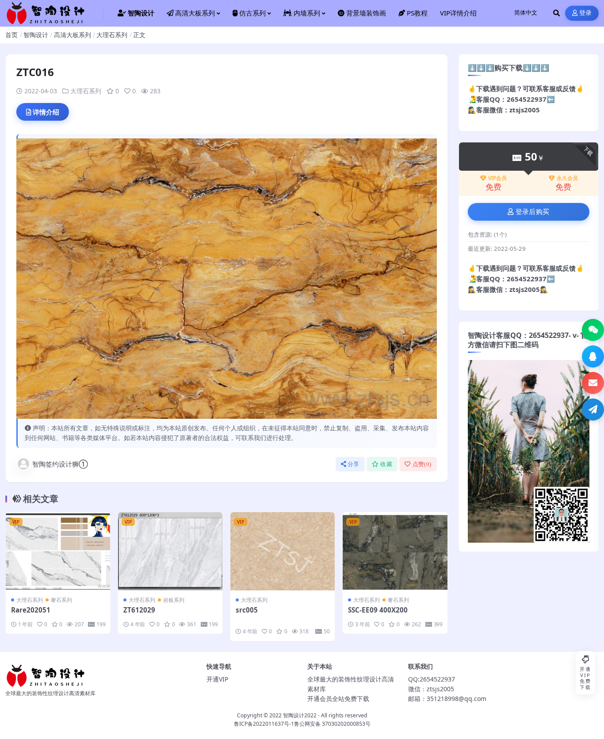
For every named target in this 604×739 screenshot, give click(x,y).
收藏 (386, 464)
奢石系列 (61, 600)
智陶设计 (35, 35)
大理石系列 (111, 35)
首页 (11, 35)
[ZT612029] (170, 551)
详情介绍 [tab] (46, 111)
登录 (585, 13)
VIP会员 (497, 178)
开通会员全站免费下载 (338, 698)
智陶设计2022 (300, 715)
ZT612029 (139, 609)
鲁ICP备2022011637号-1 (264, 724)
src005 (247, 609)
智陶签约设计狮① (60, 463)
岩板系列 (173, 600)
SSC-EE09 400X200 (378, 609)
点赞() (422, 464)
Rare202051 (30, 609)
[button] (593, 330)
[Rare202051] (58, 551)
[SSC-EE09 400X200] (395, 551)
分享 (353, 464)
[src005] (282, 551)
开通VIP (217, 679)
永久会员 (567, 178)
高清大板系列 (72, 35)
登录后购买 (533, 211)
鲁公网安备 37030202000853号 (332, 724)
